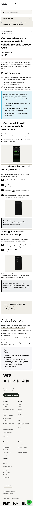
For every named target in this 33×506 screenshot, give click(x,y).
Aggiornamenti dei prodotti (7, 433)
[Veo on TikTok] (14, 381)
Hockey (20, 414)
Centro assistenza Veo (7, 23)
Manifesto (5, 449)
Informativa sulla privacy (8, 493)
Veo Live (5, 420)
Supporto (5, 436)
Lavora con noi (6, 447)
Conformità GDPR (6, 495)
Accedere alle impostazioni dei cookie (11, 498)
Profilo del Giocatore (8, 415)
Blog (4, 461)
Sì (6, 308)
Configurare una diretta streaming (13, 24)
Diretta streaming (21, 23)
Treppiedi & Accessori (8, 409)
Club (19, 420)
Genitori (20, 427)
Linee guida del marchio (9, 455)
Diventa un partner (22, 452)
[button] (8, 485)
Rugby (19, 406)
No (12, 308)
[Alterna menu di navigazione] (30, 3)
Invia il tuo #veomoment (6, 471)
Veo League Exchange (8, 423)
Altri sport (20, 417)
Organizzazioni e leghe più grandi (23, 424)
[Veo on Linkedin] (27, 381)
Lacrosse (20, 409)
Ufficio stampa (6, 452)
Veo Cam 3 (5, 404)
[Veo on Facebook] (9, 381)
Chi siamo (5, 444)
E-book (5, 464)
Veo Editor (5, 413)
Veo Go (5, 406)
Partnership (21, 444)
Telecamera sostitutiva (8, 429)
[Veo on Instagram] (18, 381)
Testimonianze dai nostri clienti (7, 467)
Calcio (19, 404)
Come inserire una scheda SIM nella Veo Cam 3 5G (16, 330)
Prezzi (4, 427)
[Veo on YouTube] (5, 381)
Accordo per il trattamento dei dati (10, 491)
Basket (19, 411)
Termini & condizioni (7, 489)
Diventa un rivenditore (23, 449)
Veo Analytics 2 (7, 418)
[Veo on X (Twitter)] (23, 381)
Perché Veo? (6, 475)
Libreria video (6, 477)
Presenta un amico (22, 447)
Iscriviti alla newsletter (11, 395)
